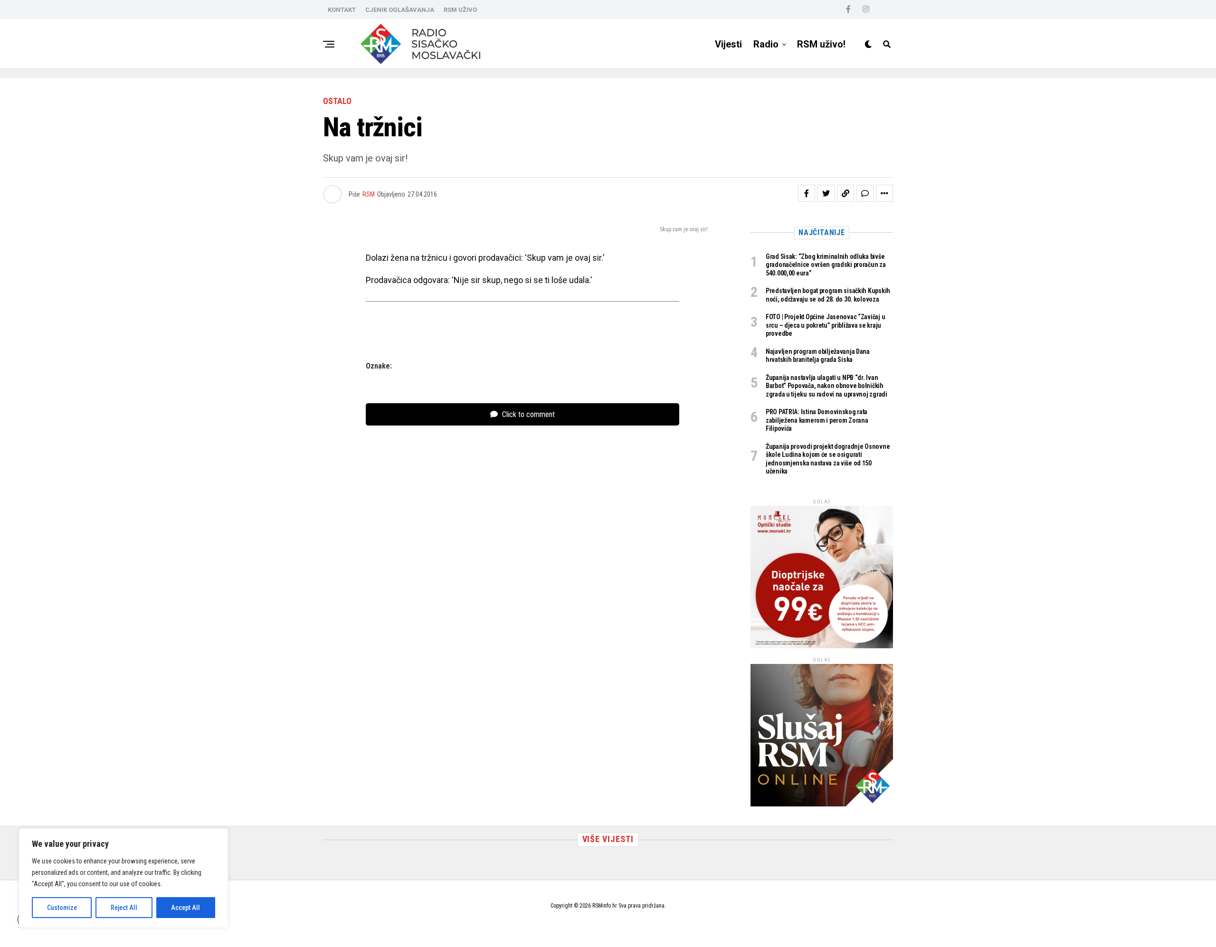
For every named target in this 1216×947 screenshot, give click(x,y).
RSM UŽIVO (460, 9)
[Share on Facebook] (806, 193)
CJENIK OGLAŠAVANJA (399, 9)
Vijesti (728, 44)
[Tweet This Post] (826, 193)
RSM (368, 194)
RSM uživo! (821, 44)
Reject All (124, 907)
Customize (62, 907)
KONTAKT (342, 9)
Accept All (185, 907)
